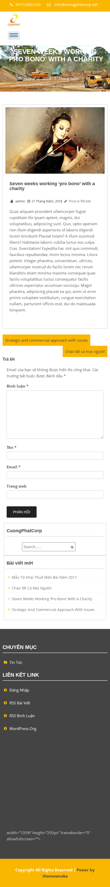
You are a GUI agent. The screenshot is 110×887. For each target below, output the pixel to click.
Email (13, 466)
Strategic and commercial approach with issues (46, 340)
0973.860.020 (29, 4)
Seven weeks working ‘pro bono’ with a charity (52, 598)
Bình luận (17, 386)
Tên (11, 447)
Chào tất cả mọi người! (85, 351)
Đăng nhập (19, 690)
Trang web (17, 486)
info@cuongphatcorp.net (75, 4)
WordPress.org (22, 728)
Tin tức (85, 201)
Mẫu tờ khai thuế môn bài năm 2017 (44, 577)
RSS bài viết (19, 702)
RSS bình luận (22, 715)
